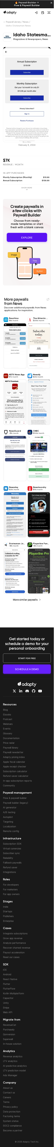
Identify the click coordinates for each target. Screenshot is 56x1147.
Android (7, 974)
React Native (10, 979)
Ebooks (7, 714)
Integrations (9, 872)
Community (9, 785)
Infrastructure (12, 838)
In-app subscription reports (17, 780)
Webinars (8, 724)
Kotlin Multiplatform (13, 993)
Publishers (8, 916)
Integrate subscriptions (15, 933)
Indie (5, 906)
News (26, 22)
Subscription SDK (12, 843)
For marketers (10, 889)
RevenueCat (9, 1024)
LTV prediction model (14, 1070)
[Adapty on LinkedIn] (21, 691)
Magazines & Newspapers (27, 39)
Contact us (9, 1092)
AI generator (9, 807)
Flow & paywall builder (15, 798)
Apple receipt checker (14, 766)
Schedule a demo (27, 669)
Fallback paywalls (12, 862)
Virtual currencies (12, 848)
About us (8, 1087)
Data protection (11, 1111)
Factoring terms (11, 1116)
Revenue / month (13, 165)
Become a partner (12, 1130)
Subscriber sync (11, 853)
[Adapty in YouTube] (40, 691)
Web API (7, 1012)
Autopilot (8, 817)
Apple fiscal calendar (14, 761)
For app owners (11, 894)
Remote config (11, 831)
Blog (5, 709)
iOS (5, 969)
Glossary (7, 733)
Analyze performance (14, 942)
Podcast (7, 719)
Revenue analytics (12, 1056)
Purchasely (9, 1029)
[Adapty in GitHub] (33, 691)
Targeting (8, 821)
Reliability (8, 858)
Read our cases (11, 957)
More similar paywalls (25, 598)
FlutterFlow (9, 988)
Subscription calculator (15, 771)
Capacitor (8, 998)
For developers (11, 884)
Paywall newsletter (13, 752)
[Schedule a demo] (42, 12)
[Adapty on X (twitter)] (14, 691)
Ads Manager (10, 1075)
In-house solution (12, 1043)
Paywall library (10, 747)
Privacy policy (10, 1106)
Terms (6, 1102)
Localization (9, 826)
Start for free (27, 658)
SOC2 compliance (12, 1125)
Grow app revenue (12, 938)
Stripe (6, 1007)
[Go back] (4, 22)
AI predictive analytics (15, 1065)
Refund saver (10, 867)
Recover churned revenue (16, 947)
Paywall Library (13, 22)
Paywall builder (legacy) (15, 802)
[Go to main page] (10, 12)
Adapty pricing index (14, 757)
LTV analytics (10, 1061)
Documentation (11, 738)
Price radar (9, 742)
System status (11, 1121)
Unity (6, 1002)
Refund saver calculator (15, 775)
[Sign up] (36, 12)
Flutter (6, 984)
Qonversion (9, 1034)
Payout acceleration (14, 952)
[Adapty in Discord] (27, 691)
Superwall (8, 1039)
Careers (7, 1097)
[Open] (49, 12)
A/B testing (9, 812)
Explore (27, 236)
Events (6, 728)
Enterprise (8, 921)
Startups (7, 911)
